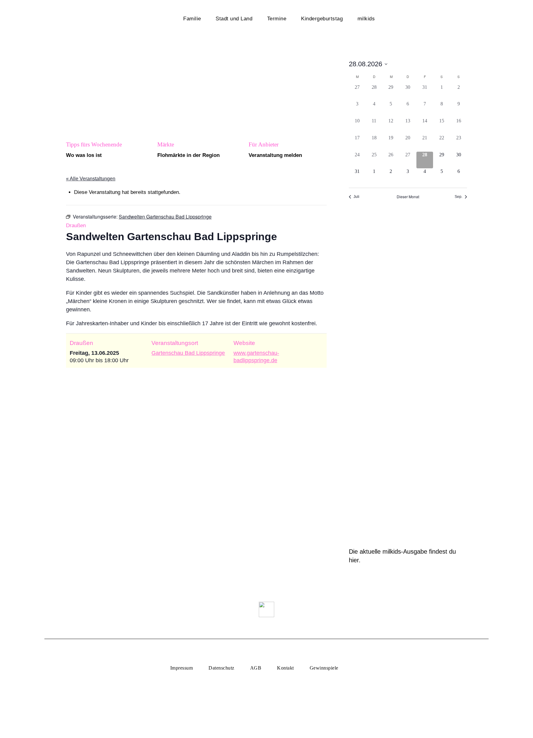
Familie (192, 19)
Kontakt (285, 667)
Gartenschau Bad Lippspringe (188, 353)
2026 (418, 20)
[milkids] (105, 19)
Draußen (76, 225)
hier (354, 560)
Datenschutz (221, 667)
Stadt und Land (234, 19)
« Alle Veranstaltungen (90, 178)
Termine (277, 19)
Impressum (181, 667)
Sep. (458, 197)
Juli (356, 197)
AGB (255, 667)
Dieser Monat (408, 196)
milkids (366, 19)
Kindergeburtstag (322, 19)
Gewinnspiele (324, 667)
